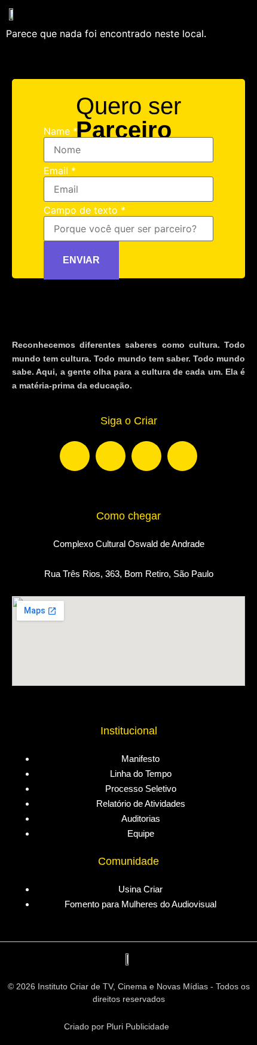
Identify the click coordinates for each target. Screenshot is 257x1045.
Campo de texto (85, 210)
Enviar (81, 260)
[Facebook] (75, 456)
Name (61, 131)
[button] (241, 12)
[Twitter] (182, 456)
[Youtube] (146, 456)
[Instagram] (111, 456)
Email (60, 170)
